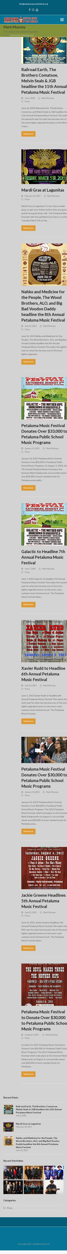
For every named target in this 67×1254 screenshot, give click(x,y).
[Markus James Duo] (54, 1186)
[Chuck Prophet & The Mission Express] (13, 1186)
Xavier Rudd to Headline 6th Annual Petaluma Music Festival (43, 674)
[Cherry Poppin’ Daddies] (33, 1186)
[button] (62, 19)
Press (27, 101)
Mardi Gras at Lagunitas (42, 189)
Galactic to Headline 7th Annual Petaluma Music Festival (43, 557)
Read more (28, 134)
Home (6, 35)
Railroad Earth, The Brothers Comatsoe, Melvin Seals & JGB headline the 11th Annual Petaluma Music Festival (44, 81)
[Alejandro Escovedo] (54, 1172)
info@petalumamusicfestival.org (33, 4)
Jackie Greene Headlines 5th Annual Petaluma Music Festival (43, 901)
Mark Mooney (47, 98)
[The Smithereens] (33, 1172)
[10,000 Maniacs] (13, 1172)
